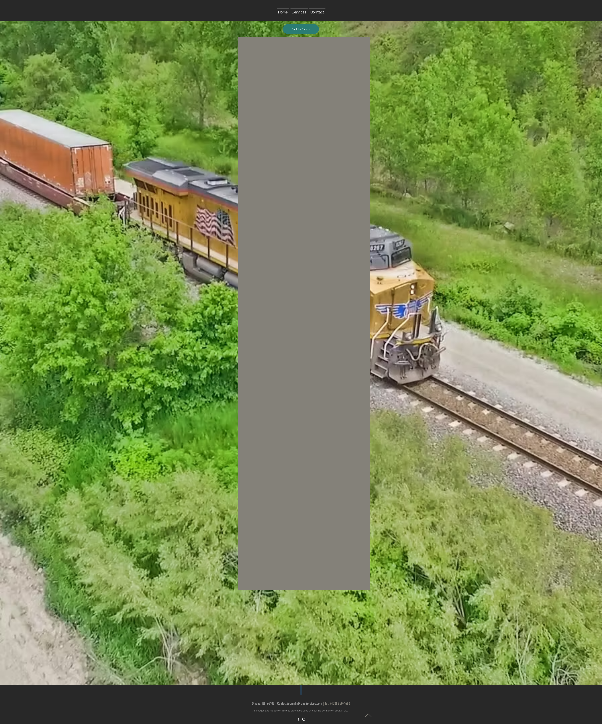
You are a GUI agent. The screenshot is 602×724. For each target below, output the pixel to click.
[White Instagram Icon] (303, 719)
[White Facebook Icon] (298, 719)
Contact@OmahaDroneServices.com (299, 703)
